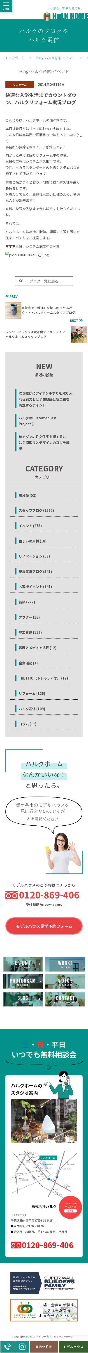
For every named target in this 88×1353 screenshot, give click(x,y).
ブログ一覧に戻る (44, 281)
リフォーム (20, 84)
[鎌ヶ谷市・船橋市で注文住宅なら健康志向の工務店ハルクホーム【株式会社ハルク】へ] (62, 12)
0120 (49, 894)
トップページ (14, 57)
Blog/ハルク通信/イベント (55, 57)
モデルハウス (73, 1346)
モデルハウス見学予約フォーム (44, 926)
